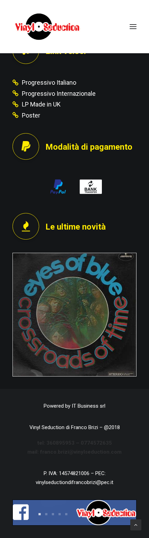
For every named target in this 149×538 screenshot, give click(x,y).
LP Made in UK (41, 104)
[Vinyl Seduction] (47, 26)
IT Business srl (88, 406)
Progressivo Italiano (49, 82)
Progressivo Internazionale (59, 93)
